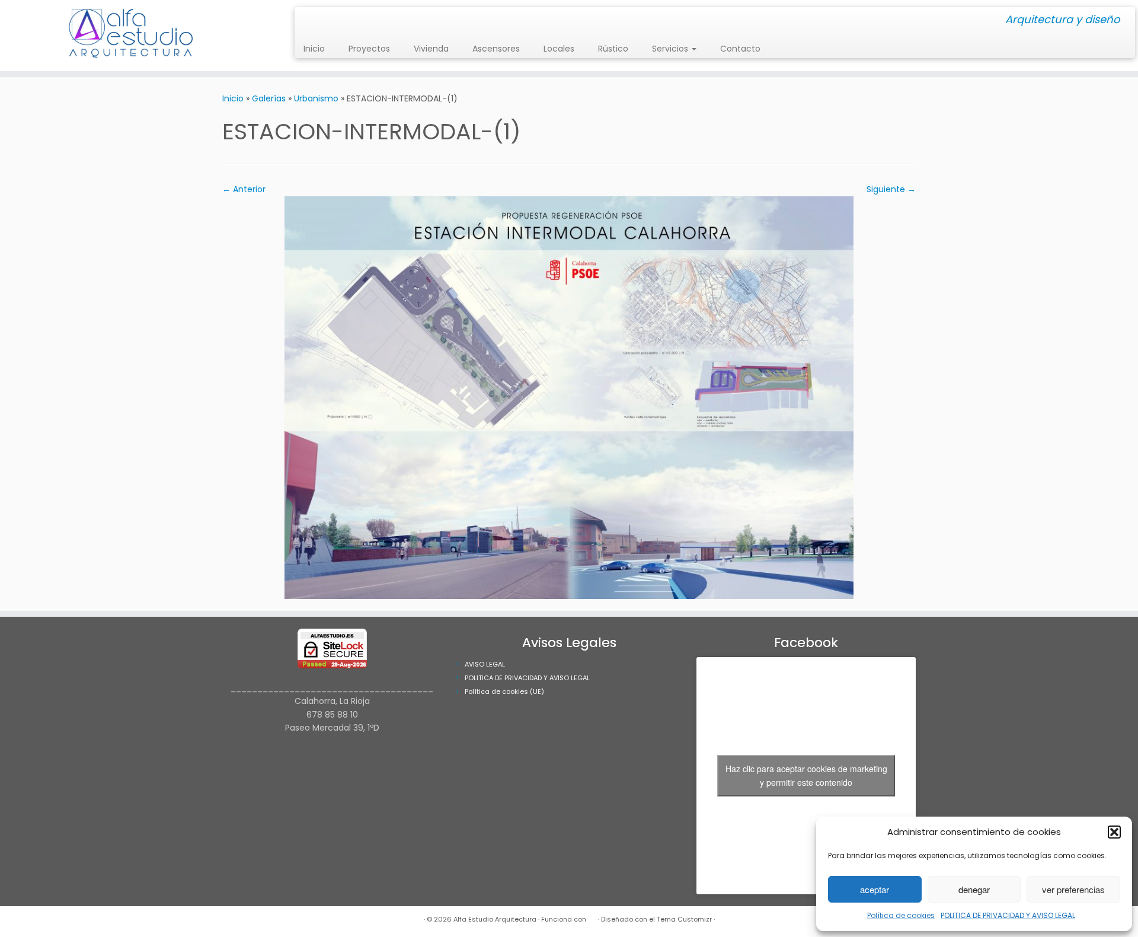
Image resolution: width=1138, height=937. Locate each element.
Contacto (740, 49)
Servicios (671, 49)
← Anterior (244, 189)
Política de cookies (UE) (504, 691)
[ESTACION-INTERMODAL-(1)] (568, 397)
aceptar (874, 889)
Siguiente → (891, 189)
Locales (559, 49)
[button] (1114, 832)
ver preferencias (1073, 889)
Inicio (314, 49)
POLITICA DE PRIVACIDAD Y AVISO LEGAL (1008, 915)
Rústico (613, 49)
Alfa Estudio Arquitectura (494, 919)
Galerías (269, 98)
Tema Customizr (684, 919)
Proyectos (369, 49)
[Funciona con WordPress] (592, 917)
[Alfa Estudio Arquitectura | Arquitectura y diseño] (131, 35)
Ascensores (496, 49)
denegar (974, 889)
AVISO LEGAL (485, 664)
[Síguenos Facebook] (315, 20)
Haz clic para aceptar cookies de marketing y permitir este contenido (806, 775)
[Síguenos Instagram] (307, 20)
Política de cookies (901, 915)
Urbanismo (316, 98)
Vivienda (431, 49)
